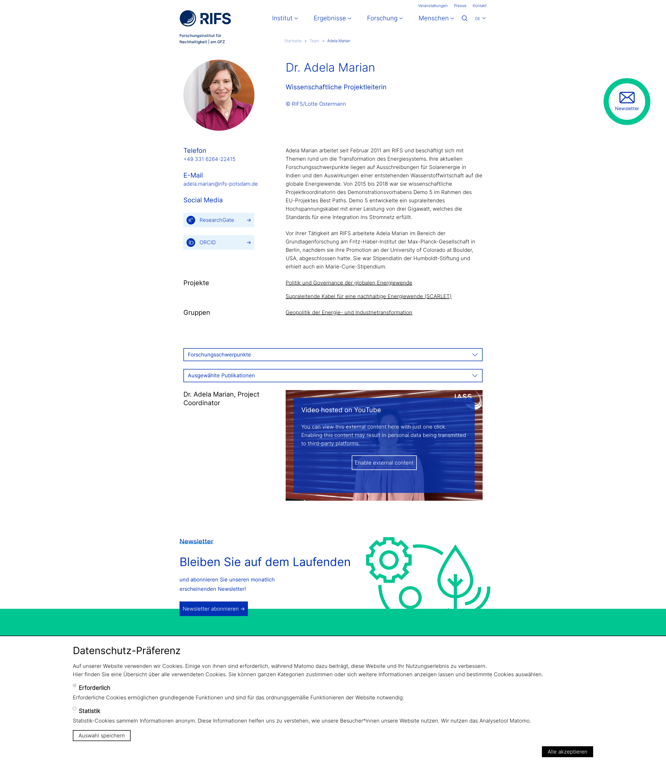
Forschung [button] (382, 18)
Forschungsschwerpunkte (219, 355)
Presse (460, 5)
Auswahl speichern (102, 735)
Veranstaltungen (433, 5)
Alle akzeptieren (567, 752)
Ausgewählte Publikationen (221, 375)
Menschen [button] (434, 18)
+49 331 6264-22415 (209, 159)
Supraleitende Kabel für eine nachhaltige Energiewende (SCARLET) (369, 296)
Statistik (89, 711)
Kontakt (479, 5)
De (477, 18)
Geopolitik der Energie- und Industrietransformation (349, 312)
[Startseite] (205, 18)
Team (314, 40)
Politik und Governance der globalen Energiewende (349, 283)
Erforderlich (94, 688)
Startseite (293, 40)
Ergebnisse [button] (330, 18)
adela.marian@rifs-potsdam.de (220, 184)
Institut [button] (282, 18)
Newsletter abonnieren (211, 609)
